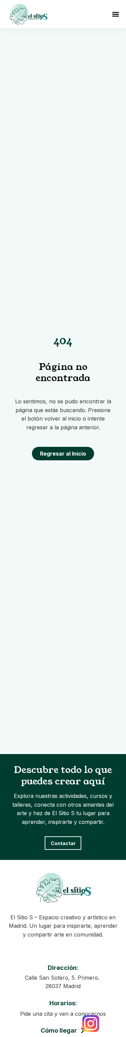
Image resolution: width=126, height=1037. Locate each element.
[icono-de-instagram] (90, 1023)
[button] (115, 14)
